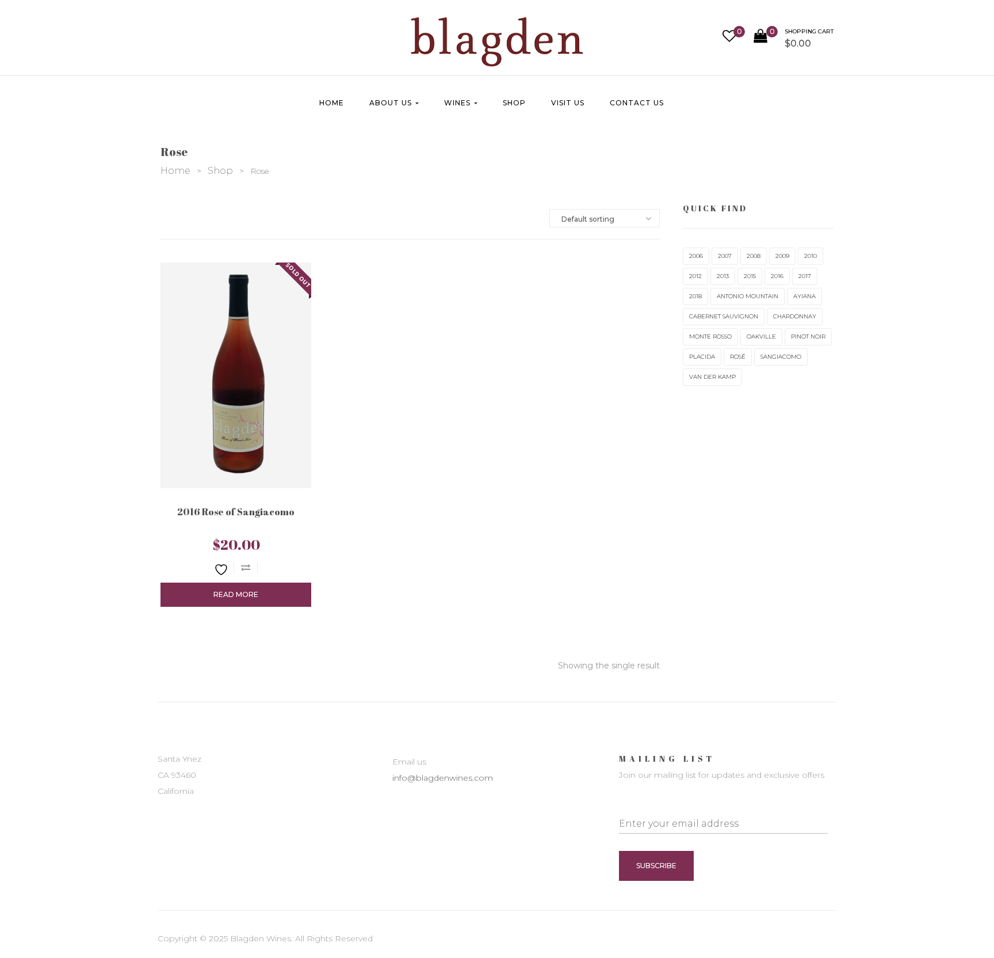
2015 (750, 276)
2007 (725, 256)
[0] (729, 37)
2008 (753, 256)
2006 (696, 256)
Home (331, 102)
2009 (782, 256)
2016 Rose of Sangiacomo (236, 511)
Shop (514, 102)
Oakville (761, 336)
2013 (723, 276)
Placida (702, 356)
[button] (794, 41)
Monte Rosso (710, 336)
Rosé (738, 356)
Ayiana (804, 296)
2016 (777, 276)
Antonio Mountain (747, 296)
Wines (458, 102)
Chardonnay (794, 316)
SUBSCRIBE (656, 865)
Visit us (567, 102)
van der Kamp (712, 377)
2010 (810, 256)
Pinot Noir (808, 336)
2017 (804, 276)
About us (391, 102)
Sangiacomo (780, 356)
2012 (695, 276)
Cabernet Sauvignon (723, 316)
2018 (695, 296)
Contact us (637, 102)
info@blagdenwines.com (442, 778)
